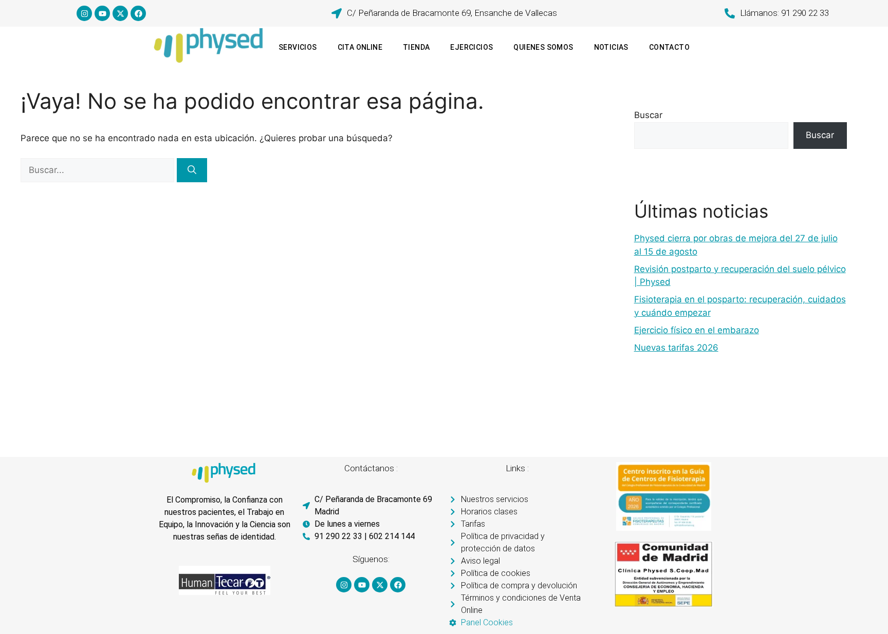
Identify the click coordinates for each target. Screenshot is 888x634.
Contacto (669, 47)
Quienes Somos (543, 47)
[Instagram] (84, 13)
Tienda (416, 47)
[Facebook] (138, 13)
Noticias (611, 47)
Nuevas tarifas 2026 (676, 347)
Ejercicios (471, 47)
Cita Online (360, 47)
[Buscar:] (99, 170)
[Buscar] (192, 170)
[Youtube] (102, 13)
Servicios (298, 47)
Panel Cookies (487, 622)
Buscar (648, 115)
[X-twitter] (120, 13)
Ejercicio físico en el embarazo (696, 330)
